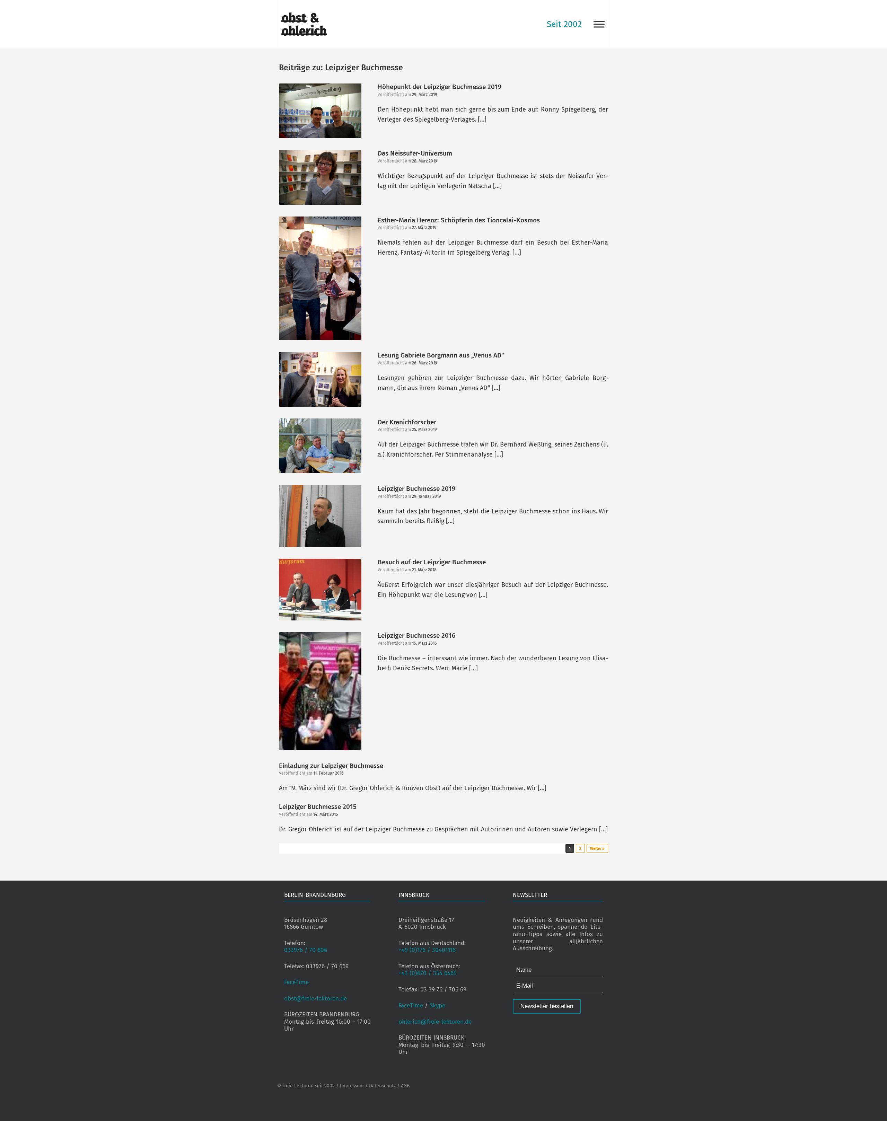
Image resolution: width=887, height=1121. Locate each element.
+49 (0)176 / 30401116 (427, 950)
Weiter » (597, 848)
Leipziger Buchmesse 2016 (416, 635)
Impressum (352, 1086)
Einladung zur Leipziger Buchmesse (331, 766)
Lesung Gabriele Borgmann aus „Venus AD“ (441, 355)
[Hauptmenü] (599, 24)
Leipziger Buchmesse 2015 (318, 807)
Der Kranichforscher (407, 422)
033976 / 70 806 (305, 950)
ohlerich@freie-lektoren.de (435, 1021)
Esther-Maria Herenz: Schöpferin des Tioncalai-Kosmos (459, 220)
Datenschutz (382, 1086)
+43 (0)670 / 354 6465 (427, 973)
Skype (437, 1005)
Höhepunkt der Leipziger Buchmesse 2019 (439, 87)
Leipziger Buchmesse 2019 (416, 489)
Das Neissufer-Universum (415, 153)
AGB (405, 1086)
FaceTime (296, 982)
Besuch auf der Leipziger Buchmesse (432, 562)
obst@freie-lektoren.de (315, 998)
